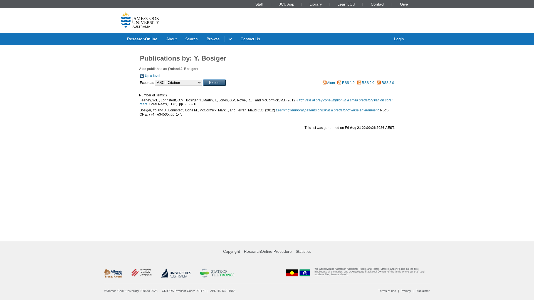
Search (191, 39)
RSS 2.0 (368, 83)
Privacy (406, 290)
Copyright (231, 251)
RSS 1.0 (348, 83)
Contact (377, 4)
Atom (331, 83)
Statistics (303, 251)
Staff (259, 4)
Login (399, 39)
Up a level (152, 76)
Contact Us (250, 39)
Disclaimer (423, 290)
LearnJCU (346, 4)
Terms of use (387, 290)
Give (404, 4)
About (171, 39)
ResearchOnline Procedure (268, 251)
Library (316, 4)
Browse (213, 39)
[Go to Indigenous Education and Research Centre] (292, 273)
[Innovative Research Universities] (141, 273)
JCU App (286, 4)
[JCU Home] (140, 19)
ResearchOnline (142, 39)
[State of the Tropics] (217, 273)
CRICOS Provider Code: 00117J (184, 290)
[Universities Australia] (176, 273)
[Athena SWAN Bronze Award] (113, 273)
